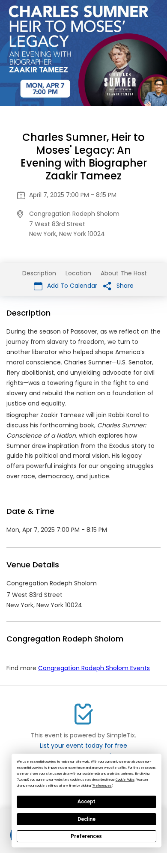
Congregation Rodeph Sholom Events (94, 668)
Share (124, 285)
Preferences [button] (102, 785)
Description (39, 273)
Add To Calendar (71, 285)
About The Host (124, 273)
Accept (86, 802)
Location (78, 273)
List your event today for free (83, 745)
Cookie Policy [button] (125, 779)
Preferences (86, 836)
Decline (86, 819)
